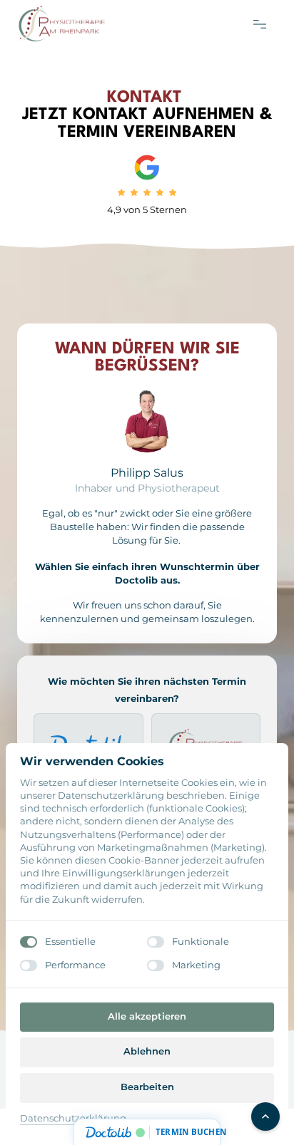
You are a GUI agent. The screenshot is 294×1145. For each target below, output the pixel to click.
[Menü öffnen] (265, 24)
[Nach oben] (265, 1116)
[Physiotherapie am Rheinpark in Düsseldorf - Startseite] (61, 24)
